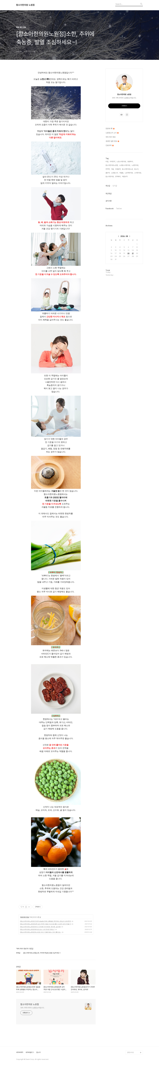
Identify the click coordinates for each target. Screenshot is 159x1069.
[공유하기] (26, 907)
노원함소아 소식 (111, 133)
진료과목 (109, 145)
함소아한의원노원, (127, 169)
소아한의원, (137, 173)
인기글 (115, 186)
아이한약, (113, 161)
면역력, (108, 169)
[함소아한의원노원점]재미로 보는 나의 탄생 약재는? (37, 929)
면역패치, (118, 176)
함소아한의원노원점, (112, 165)
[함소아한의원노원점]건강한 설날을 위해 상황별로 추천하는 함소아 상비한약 (45, 921)
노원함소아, (114, 173)
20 (128, 253)
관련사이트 (130, 1052)
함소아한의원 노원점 (25, 5)
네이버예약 (19, 1052)
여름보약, (125, 176)
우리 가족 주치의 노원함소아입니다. (32, 1008)
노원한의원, (135, 165)
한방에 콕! (109, 129)
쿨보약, (108, 173)
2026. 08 (124, 236)
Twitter (119, 209)
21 (133, 253)
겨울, (112, 169)
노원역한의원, (129, 173)
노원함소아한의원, (125, 165)
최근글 (108, 186)
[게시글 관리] (29, 907)
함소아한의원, (110, 176)
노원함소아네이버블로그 (134, 1048)
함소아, (136, 169)
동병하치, (130, 161)
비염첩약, (118, 169)
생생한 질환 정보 (112, 141)
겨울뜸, (121, 173)
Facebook (110, 209)
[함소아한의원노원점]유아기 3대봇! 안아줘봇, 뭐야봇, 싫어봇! (40, 927)
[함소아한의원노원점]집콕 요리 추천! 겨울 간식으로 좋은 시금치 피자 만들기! (45, 924)
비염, (107, 161)
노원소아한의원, (121, 161)
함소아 (38, 1052)
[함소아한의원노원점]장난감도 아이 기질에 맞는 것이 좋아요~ (40, 932)
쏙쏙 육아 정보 (24, 917)
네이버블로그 (30, 1052)
